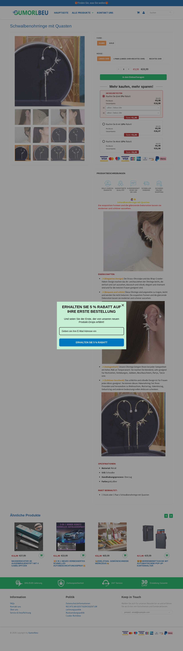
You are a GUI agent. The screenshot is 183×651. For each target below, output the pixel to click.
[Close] (122, 305)
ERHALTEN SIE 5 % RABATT (91, 342)
